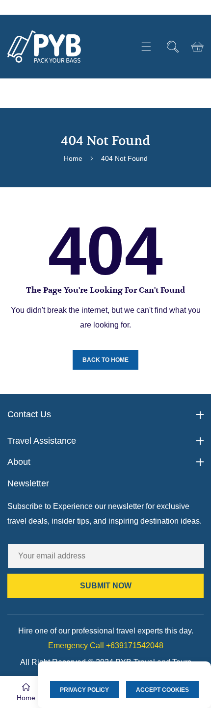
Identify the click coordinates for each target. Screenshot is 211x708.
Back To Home (105, 359)
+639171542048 (105, 645)
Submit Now (106, 586)
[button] (146, 47)
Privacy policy (84, 689)
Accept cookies (162, 689)
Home (73, 158)
